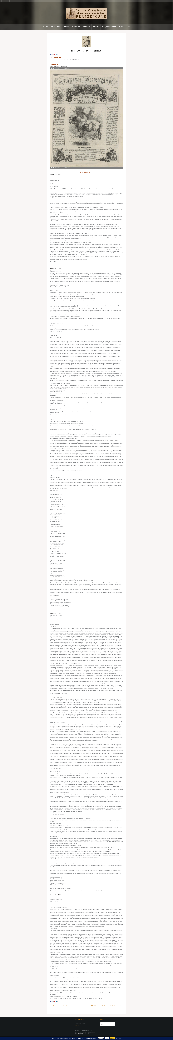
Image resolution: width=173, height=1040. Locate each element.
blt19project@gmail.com (80, 1023)
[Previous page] (51, 68)
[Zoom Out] (61, 68)
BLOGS (58, 27)
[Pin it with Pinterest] (54, 54)
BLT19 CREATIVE (96, 27)
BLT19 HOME (45, 27)
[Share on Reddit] (53, 54)
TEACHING (121, 27)
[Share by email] (57, 54)
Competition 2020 (76, 27)
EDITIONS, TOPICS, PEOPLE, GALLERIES (109, 27)
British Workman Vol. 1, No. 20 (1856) (59, 1005)
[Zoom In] (63, 68)
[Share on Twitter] (52, 54)
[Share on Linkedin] (56, 54)
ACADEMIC (53, 27)
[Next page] (54, 68)
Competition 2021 (86, 27)
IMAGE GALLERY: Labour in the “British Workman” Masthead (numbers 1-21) (105, 1005)
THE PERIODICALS (66, 27)
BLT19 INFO (128, 27)
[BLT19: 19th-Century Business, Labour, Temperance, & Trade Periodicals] (86, 13)
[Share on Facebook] (50, 54)
